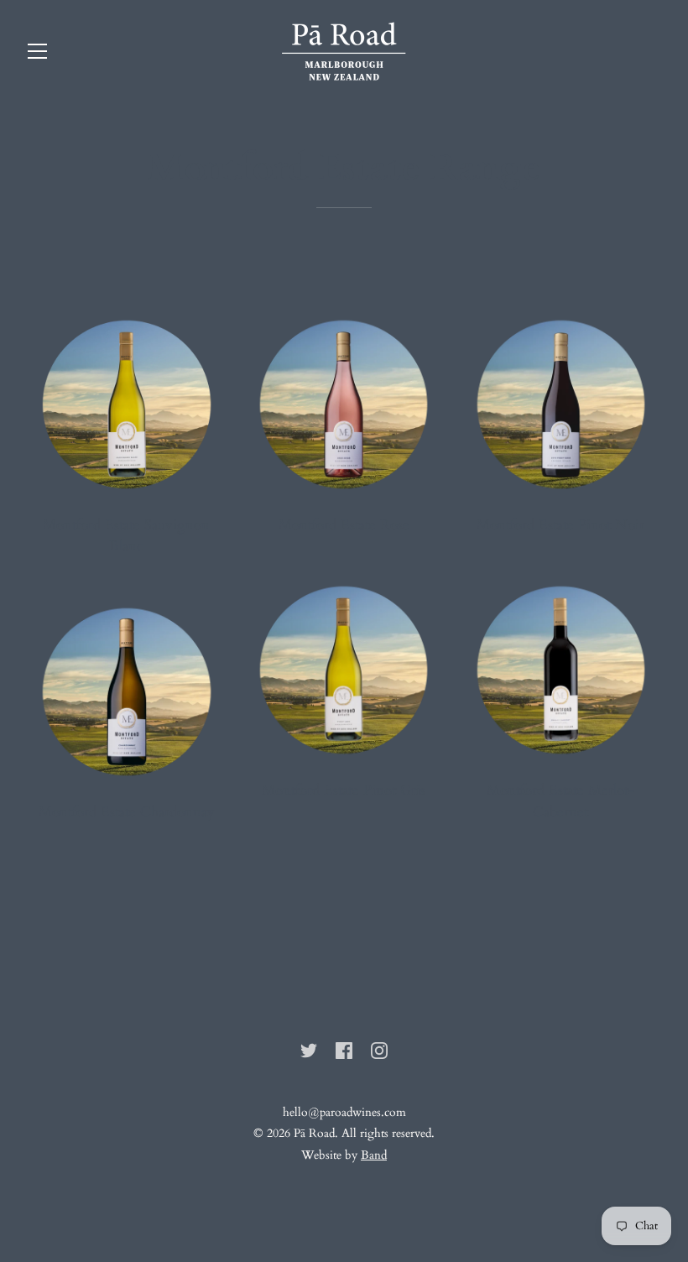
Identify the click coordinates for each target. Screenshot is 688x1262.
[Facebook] (344, 1048)
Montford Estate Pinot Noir (560, 525)
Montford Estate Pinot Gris (343, 790)
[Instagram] (379, 1048)
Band (374, 1155)
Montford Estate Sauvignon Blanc (126, 535)
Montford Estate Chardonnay (127, 811)
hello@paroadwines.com (344, 1112)
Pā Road (314, 1133)
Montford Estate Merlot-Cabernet (561, 800)
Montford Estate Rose (344, 525)
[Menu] (37, 55)
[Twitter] (308, 1048)
